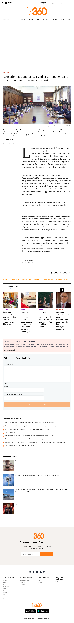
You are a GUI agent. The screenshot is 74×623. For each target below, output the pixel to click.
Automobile (5, 592)
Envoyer (47, 554)
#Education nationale (11, 280)
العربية (69, 3)
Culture (55, 19)
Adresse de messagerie (13, 394)
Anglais (61, 3)
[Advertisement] (37, 44)
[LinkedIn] (41, 572)
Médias (62, 19)
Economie (30, 19)
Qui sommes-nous (24, 580)
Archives (22, 584)
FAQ (39, 580)
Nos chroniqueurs (7, 599)
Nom (6, 387)
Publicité (22, 582)
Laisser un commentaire (37, 404)
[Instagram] (44, 572)
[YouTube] (37, 572)
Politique (22, 19)
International (47, 19)
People (4, 594)
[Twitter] (33, 572)
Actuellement (6, 19)
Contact (40, 582)
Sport (68, 19)
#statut (36, 280)
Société (38, 19)
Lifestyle (5, 596)
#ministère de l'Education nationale (56, 280)
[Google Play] (43, 611)
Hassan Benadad (10, 139)
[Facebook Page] (30, 572)
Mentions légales (59, 581)
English (53, 3)
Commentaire (9, 365)
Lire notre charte (10, 350)
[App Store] (30, 611)
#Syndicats (26, 280)
